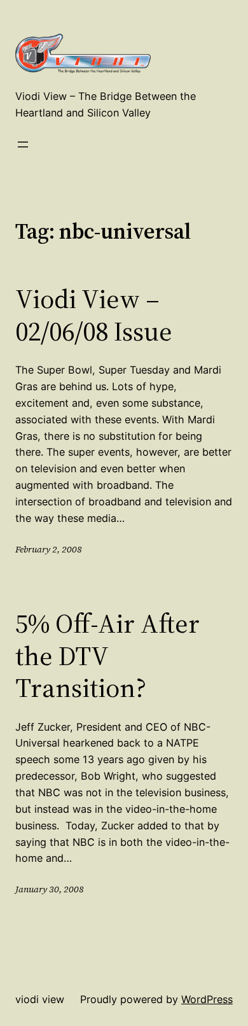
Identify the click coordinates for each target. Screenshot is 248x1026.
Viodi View (39, 999)
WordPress (207, 999)
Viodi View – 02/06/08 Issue (93, 315)
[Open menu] (23, 144)
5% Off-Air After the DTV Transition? (107, 655)
